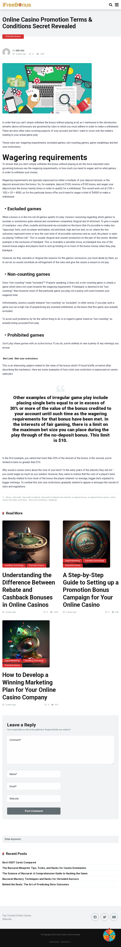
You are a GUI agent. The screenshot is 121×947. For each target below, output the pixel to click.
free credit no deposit (31, 497)
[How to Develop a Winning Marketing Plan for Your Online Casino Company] (30, 643)
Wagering (52, 500)
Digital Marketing (72, 561)
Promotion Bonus (13, 36)
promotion (22, 500)
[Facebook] (95, 917)
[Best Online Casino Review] (16, 4)
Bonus (8, 497)
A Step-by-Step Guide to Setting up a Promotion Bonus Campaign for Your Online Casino (91, 590)
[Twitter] (104, 917)
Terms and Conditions (37, 500)
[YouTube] (114, 917)
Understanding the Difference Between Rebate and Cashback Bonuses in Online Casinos (28, 590)
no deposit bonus (79, 497)
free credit (17, 497)
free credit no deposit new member (55, 497)
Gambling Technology (14, 565)
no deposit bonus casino (98, 497)
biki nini (20, 50)
